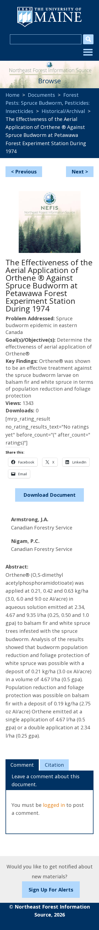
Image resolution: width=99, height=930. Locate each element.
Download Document (49, 495)
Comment (22, 764)
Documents (41, 95)
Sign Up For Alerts (51, 889)
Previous (26, 171)
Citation (54, 764)
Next (78, 171)
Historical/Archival (63, 111)
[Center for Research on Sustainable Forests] (49, 66)
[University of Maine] (49, 26)
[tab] (22, 765)
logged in (54, 805)
